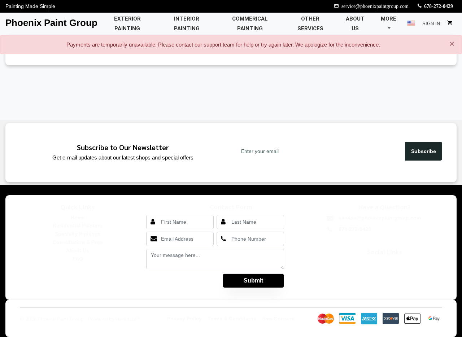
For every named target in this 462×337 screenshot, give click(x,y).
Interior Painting (187, 24)
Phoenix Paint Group (51, 22)
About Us (355, 24)
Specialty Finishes (77, 234)
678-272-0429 (438, 5)
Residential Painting (78, 225)
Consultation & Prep (78, 242)
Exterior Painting (127, 24)
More (388, 19)
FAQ (78, 259)
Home (78, 217)
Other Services (310, 24)
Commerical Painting (250, 24)
